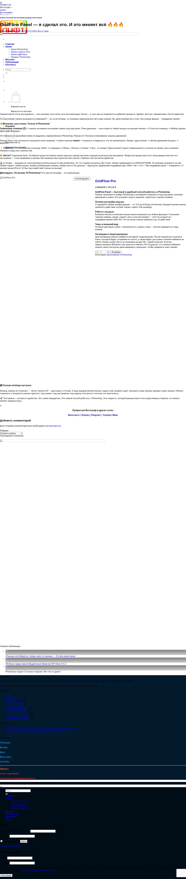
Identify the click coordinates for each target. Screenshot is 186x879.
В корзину (116, 252)
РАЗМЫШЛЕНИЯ (14, 706)
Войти (23, 841)
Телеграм (5, 743)
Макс (115, 415)
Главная (9, 796)
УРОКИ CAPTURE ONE (17, 708)
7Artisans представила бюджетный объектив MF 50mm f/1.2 (35, 664)
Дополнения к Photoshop (119, 255)
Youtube (106, 415)
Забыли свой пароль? (10, 846)
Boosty (3, 747)
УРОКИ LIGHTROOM (16, 711)
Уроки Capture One (20, 804)
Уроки (8, 798)
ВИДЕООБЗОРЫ (14, 698)
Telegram (95, 415)
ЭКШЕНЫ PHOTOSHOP (33, 18)
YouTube (4, 762)
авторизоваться (53, 426)
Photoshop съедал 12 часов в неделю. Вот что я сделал (33, 672)
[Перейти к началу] (1, 786)
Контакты (10, 816)
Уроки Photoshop (19, 801)
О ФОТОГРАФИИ (14, 703)
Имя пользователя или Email (15, 831)
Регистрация (6, 875)
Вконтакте (73, 415)
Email (3, 858)
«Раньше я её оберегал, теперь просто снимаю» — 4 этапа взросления (40, 656)
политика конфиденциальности (37, 870)
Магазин (9, 811)
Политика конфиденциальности (17, 778)
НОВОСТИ (4, 18)
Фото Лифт (43, 31)
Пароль (4, 836)
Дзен (2, 752)
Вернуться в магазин (21, 111)
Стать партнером (9, 773)
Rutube (85, 415)
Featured (9, 695)
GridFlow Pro (105, 181)
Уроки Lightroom (19, 806)
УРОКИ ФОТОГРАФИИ (16, 18)
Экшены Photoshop (20, 809)
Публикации (12, 814)
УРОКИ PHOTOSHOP (16, 713)
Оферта (4, 769)
